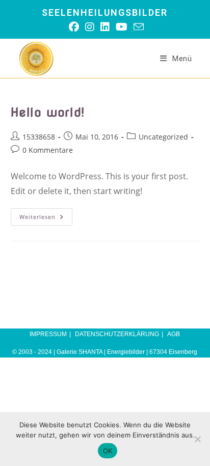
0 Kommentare (47, 150)
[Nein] (197, 439)
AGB (173, 334)
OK (108, 451)
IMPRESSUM (48, 334)
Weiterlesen (45, 219)
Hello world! (48, 112)
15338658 (38, 137)
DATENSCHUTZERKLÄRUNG (117, 334)
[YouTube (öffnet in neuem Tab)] (121, 27)
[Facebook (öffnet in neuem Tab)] (74, 27)
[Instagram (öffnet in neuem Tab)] (89, 27)
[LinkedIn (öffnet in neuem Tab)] (105, 27)
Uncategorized (163, 137)
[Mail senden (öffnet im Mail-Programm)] (137, 26)
